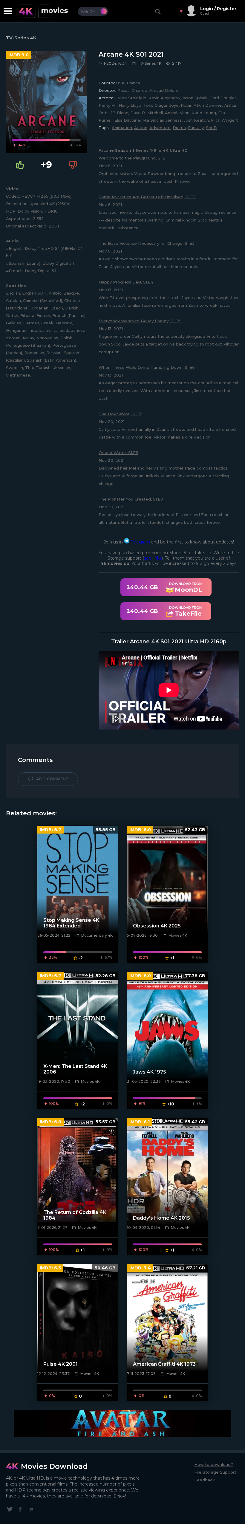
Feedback (204, 1479)
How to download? (213, 1464)
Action (140, 127)
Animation (122, 127)
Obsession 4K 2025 (157, 926)
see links (153, 558)
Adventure (160, 127)
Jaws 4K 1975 (149, 1072)
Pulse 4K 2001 (60, 1364)
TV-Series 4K (21, 38)
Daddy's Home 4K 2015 (161, 1218)
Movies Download (54, 1466)
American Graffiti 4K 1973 (164, 1364)
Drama (179, 127)
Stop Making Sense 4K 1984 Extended (71, 923)
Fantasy (196, 127)
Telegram (139, 542)
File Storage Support (215, 1472)
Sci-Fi (211, 127)
